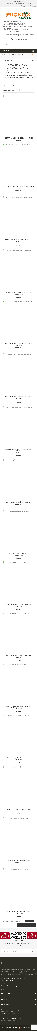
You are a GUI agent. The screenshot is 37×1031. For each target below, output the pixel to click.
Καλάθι (34, 6)
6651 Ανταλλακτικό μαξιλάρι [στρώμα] (18, 860)
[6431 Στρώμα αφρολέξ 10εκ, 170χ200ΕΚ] (18, 786)
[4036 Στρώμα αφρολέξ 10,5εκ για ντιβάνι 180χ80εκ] (18, 426)
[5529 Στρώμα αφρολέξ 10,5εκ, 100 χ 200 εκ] (18, 735)
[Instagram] (3, 989)
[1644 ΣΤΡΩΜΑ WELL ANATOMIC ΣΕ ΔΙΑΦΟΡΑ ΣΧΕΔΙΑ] (18, 216)
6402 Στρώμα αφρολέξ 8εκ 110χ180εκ (18, 707)
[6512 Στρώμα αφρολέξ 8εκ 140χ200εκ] (18, 633)
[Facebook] (1, 989)
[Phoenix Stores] (18, 15)
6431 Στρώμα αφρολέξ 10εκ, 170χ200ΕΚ (18, 809)
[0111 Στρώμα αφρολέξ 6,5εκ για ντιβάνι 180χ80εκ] (18, 321)
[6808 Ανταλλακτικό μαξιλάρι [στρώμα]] (18, 888)
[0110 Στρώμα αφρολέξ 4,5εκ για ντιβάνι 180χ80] (18, 269)
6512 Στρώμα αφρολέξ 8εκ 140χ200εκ (18, 655)
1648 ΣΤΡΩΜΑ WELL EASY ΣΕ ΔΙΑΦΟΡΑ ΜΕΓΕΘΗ (18, 138)
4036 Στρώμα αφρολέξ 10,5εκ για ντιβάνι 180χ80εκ (18, 450)
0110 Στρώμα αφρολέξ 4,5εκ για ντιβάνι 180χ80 (18, 292)
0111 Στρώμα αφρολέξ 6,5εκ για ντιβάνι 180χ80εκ (18, 344)
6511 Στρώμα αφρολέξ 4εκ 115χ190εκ (18, 502)
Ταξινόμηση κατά (8, 90)
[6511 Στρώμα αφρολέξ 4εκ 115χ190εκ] (18, 479)
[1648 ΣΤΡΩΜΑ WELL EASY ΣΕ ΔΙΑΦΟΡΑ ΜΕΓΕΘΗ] (18, 115)
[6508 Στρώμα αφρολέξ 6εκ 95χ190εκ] (18, 530)
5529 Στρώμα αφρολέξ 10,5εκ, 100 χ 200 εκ (18, 758)
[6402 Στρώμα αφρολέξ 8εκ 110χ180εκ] (18, 684)
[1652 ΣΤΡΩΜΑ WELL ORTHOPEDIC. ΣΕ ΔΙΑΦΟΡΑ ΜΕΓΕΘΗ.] (18, 164)
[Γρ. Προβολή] (32, 97)
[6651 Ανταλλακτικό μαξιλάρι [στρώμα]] (18, 837)
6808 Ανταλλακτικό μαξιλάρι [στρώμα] (18, 911)
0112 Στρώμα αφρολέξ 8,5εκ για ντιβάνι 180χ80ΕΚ (18, 397)
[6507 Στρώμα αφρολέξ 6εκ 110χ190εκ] (18, 581)
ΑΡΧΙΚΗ (3, 55)
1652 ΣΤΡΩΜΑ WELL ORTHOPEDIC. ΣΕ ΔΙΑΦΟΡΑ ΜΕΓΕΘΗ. (18, 187)
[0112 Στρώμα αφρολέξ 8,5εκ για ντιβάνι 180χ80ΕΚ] (18, 373)
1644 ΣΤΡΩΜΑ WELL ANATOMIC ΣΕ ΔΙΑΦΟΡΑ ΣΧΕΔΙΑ (18, 240)
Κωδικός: (17, 190)
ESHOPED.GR (20, 1029)
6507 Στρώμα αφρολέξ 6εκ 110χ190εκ (18, 604)
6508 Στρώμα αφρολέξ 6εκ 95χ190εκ (18, 553)
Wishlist (25, 6)
